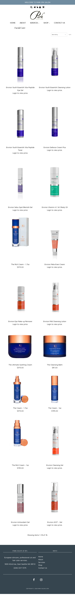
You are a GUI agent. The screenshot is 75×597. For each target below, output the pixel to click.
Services (41, 562)
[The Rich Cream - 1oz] (20, 432)
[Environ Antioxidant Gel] (20, 496)
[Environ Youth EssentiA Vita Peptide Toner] (20, 121)
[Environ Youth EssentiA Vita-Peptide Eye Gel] (20, 61)
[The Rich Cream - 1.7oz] (20, 231)
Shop (40, 565)
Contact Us (42, 568)
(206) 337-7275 (20, 568)
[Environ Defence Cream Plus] (54, 121)
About (40, 559)
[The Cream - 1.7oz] (20, 389)
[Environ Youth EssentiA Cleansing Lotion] (54, 61)
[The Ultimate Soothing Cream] (20, 346)
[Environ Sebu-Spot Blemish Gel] (20, 181)
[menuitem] (13, 22)
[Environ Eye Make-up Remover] (20, 295)
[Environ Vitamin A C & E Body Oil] (54, 181)
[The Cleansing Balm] (54, 346)
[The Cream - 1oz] (54, 389)
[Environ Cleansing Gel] (54, 439)
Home (40, 557)
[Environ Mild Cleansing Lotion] (54, 295)
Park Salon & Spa (43, 588)
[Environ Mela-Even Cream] (54, 238)
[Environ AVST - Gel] (54, 496)
